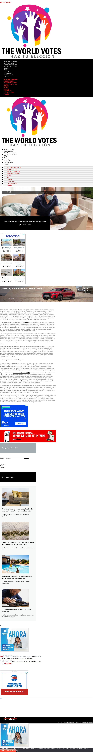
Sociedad (7, 73)
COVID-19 (24, 322)
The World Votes (5, 2)
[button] (18, 464)
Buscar (2, 458)
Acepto (2, 750)
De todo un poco (10, 61)
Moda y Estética (10, 66)
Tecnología (9, 74)
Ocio (5, 70)
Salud (6, 71)
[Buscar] (26, 458)
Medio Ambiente (10, 65)
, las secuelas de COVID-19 (21, 373)
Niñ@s (6, 68)
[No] (17, 751)
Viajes (6, 76)
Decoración (9, 63)
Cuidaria (22, 381)
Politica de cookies (11, 750)
